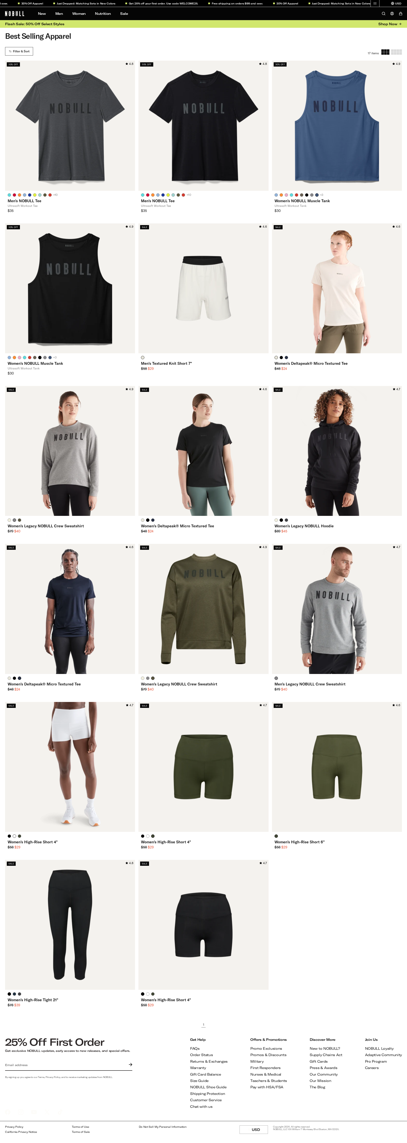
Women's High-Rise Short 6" (300, 842)
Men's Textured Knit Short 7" (166, 363)
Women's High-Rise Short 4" (33, 842)
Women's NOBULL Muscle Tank (302, 201)
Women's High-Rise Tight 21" (33, 1000)
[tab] (9, 195)
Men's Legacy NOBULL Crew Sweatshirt (310, 684)
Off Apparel (17, 3)
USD (260, 1131)
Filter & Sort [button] (21, 51)
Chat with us (201, 1106)
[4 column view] (396, 52)
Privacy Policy (14, 1126)
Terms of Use (80, 1126)
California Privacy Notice (21, 1131)
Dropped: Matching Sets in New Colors (71, 3)
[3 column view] (385, 52)
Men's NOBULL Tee (24, 201)
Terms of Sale (81, 1131)
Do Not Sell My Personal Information (163, 1126)
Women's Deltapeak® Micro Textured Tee (311, 363)
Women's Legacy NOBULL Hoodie (304, 526)
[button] (375, 3)
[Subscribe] (129, 1065)
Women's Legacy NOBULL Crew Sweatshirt (46, 526)
